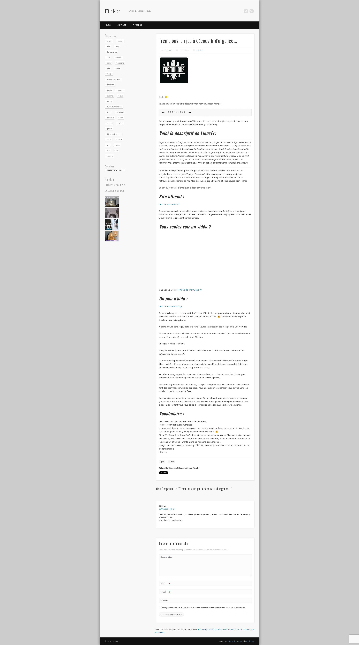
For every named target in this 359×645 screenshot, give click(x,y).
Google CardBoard (114, 79)
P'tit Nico (112, 11)
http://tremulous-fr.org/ (170, 306)
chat (108, 57)
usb (108, 145)
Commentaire (165, 557)
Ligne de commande (115, 107)
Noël (121, 118)
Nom (165, 584)
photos (109, 128)
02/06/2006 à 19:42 (166, 509)
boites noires (112, 52)
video (118, 145)
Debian (119, 57)
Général (200, 50)
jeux (162, 461)
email (109, 63)
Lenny (109, 101)
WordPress (249, 641)
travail (120, 139)
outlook (110, 123)
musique (110, 118)
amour (109, 41)
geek (118, 68)
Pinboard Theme (234, 641)
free (108, 68)
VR (117, 150)
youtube (110, 156)
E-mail (165, 592)
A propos (137, 25)
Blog (108, 25)
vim (108, 150)
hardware (111, 85)
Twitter (246, 11)
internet (110, 96)
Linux (172, 461)
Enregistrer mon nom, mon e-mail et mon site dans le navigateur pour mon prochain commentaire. (203, 607)
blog (117, 46)
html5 (109, 90)
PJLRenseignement (114, 134)
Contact (121, 25)
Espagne (121, 63)
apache (121, 41)
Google (109, 74)
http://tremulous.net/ (169, 204)
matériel (120, 112)
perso (121, 123)
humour (121, 90)
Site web (164, 600)
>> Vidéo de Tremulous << (189, 289)
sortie (109, 139)
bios (108, 46)
